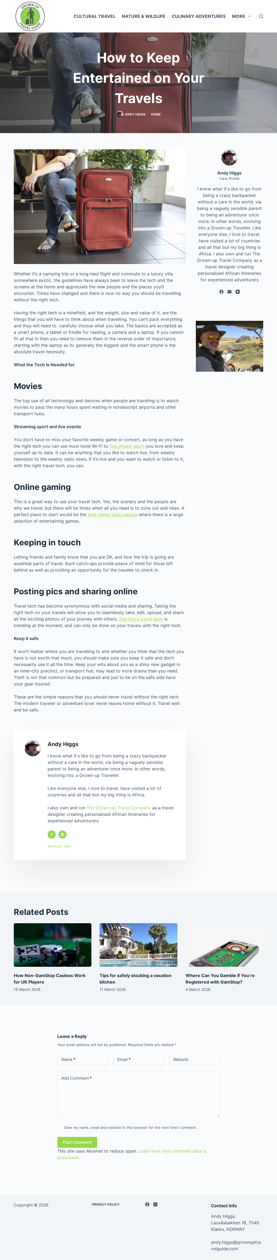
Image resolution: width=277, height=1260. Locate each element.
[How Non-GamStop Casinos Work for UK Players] (52, 945)
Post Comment (77, 1142)
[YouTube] (238, 292)
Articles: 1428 (59, 846)
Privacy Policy (106, 1204)
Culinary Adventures (199, 16)
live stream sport (127, 446)
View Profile (229, 178)
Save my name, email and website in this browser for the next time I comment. (130, 1127)
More (238, 16)
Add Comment (76, 1078)
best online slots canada (112, 514)
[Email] (229, 292)
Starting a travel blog (141, 619)
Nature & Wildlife (143, 16)
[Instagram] (155, 1204)
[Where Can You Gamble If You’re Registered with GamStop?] (224, 945)
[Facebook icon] (52, 834)
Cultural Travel (95, 16)
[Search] (261, 16)
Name (68, 1059)
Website (181, 1059)
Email (124, 1059)
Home (156, 114)
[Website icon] (62, 834)
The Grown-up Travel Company (119, 807)
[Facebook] (221, 292)
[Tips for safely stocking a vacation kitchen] (138, 945)
